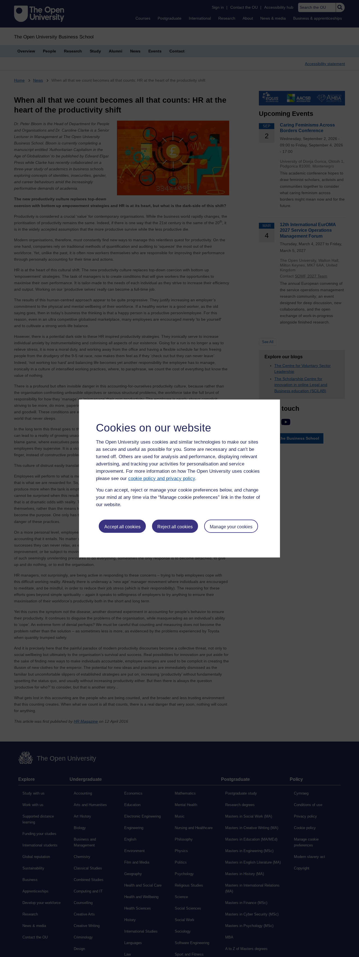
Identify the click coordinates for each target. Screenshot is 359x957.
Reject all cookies (175, 526)
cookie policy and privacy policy (161, 478)
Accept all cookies (122, 526)
